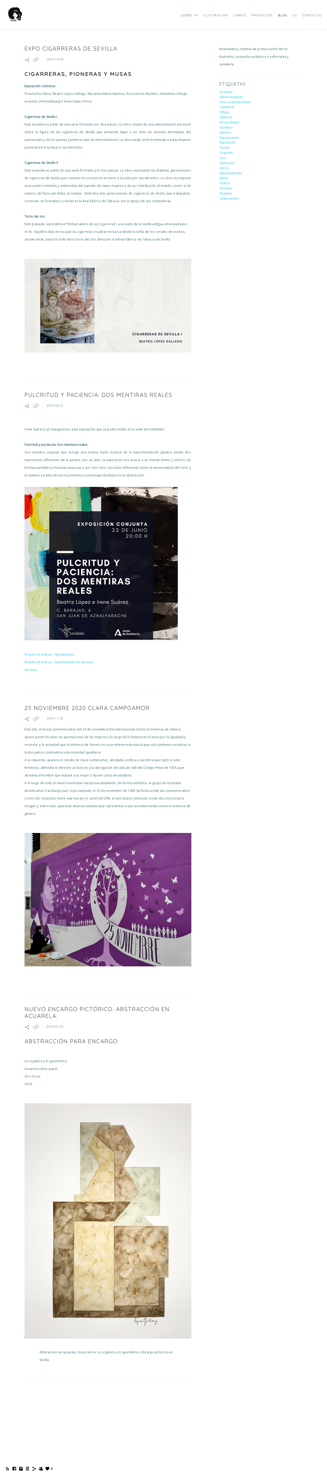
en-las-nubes (229, 122)
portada (225, 188)
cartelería (227, 107)
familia (225, 147)
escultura (226, 127)
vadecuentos (229, 198)
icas (222, 158)
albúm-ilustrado (231, 97)
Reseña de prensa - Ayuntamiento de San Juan (59, 662)
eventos (225, 132)
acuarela (226, 92)
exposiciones (229, 137)
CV (295, 15)
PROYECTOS (262, 15)
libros (224, 168)
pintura (225, 183)
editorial (226, 117)
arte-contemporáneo (235, 102)
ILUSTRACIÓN (215, 15)
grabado (226, 153)
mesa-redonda (231, 173)
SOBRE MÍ (189, 15)
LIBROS (239, 15)
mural (224, 178)
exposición (227, 142)
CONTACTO (312, 15)
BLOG (282, 15)
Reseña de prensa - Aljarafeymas (49, 654)
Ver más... (32, 670)
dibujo (224, 112)
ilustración (227, 163)
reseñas (226, 193)
